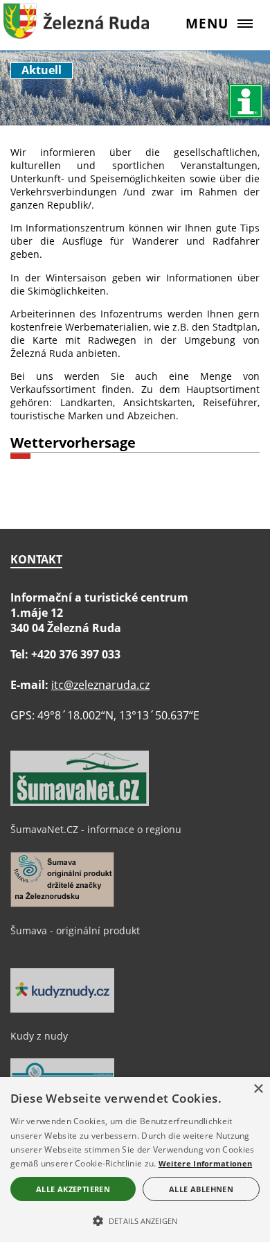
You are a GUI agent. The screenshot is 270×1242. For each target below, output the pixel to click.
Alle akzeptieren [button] (73, 1189)
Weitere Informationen (205, 1163)
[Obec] (76, 31)
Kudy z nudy (39, 1035)
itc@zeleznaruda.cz (100, 684)
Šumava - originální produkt (75, 930)
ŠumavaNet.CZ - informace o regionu (95, 829)
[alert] (135, 1159)
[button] (135, 1220)
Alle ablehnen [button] (201, 1189)
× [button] (258, 1089)
